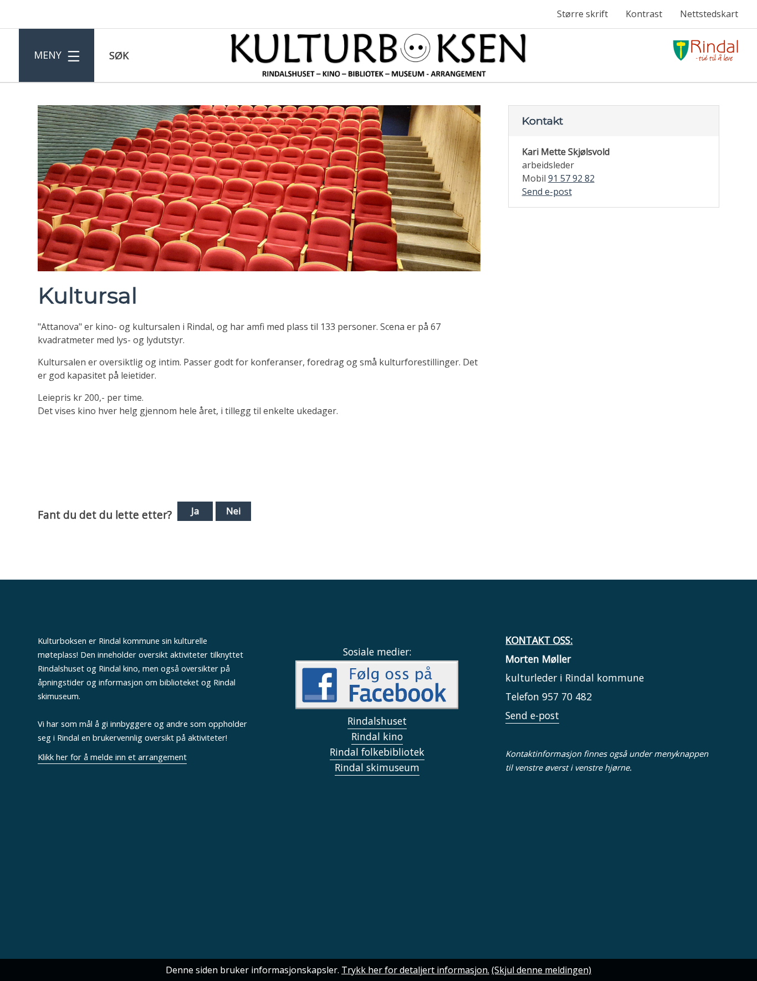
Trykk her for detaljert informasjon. (415, 970)
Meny (47, 54)
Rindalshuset (377, 720)
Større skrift (582, 14)
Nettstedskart (709, 14)
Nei (233, 511)
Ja (195, 511)
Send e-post (532, 715)
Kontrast (644, 14)
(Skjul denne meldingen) (541, 970)
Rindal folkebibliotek (377, 751)
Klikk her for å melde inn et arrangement (112, 756)
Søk (119, 61)
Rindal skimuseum (377, 767)
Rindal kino (377, 736)
